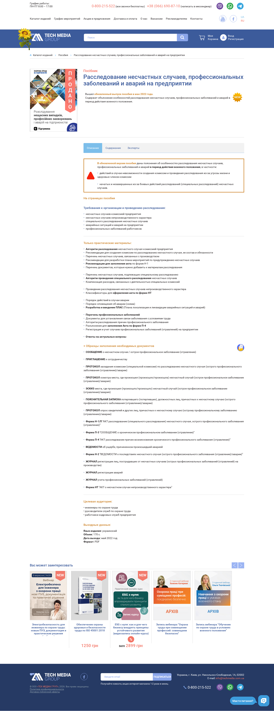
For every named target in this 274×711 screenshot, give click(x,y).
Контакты (196, 18)
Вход (231, 35)
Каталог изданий (40, 18)
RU (242, 20)
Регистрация (236, 38)
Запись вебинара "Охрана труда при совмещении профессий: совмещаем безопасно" (172, 629)
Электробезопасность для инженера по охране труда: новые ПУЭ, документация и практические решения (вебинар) (48, 630)
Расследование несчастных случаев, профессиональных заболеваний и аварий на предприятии (129, 55)
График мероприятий (67, 18)
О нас (144, 18)
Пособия (63, 55)
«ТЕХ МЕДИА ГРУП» (48, 686)
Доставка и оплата (125, 18)
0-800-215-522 (103, 6)
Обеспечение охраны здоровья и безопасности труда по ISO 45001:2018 (89, 627)
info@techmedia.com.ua (230, 678)
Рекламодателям (176, 18)
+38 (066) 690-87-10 (163, 6)
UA (242, 16)
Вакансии (157, 18)
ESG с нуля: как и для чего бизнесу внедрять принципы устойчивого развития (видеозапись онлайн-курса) (131, 629)
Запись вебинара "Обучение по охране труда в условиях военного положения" (213, 627)
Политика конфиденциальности (47, 689)
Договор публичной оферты (45, 691)
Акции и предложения (97, 18)
